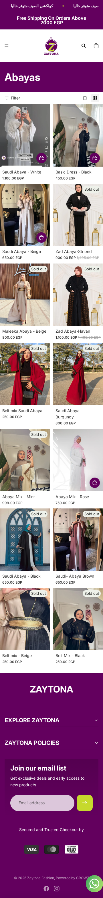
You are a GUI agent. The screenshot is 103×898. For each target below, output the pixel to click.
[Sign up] (85, 803)
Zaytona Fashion (40, 878)
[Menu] (6, 46)
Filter (15, 97)
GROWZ (82, 878)
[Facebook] (46, 888)
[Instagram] (56, 888)
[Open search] (83, 45)
